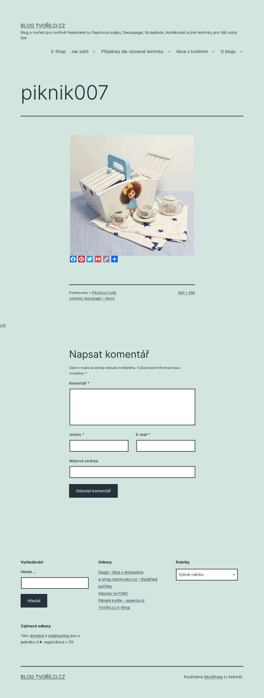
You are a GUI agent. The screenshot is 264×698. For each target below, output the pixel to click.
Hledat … (28, 572)
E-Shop (58, 51)
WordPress (213, 677)
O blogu (228, 51)
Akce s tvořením (192, 51)
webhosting (58, 635)
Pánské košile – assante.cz (121, 600)
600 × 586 (186, 293)
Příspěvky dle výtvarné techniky (132, 51)
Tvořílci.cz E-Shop (114, 607)
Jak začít (79, 51)
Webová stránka (83, 461)
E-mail (143, 434)
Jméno (76, 434)
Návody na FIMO (113, 593)
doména (37, 635)
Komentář (79, 383)
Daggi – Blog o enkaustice (120, 572)
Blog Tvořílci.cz (43, 26)
